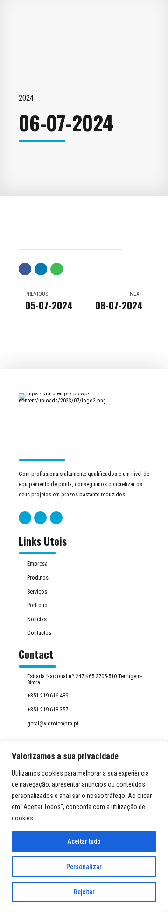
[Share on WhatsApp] (56, 269)
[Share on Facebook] (25, 269)
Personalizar (84, 866)
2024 (26, 97)
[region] (84, 826)
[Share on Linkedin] (41, 269)
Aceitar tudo (84, 841)
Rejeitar (84, 892)
